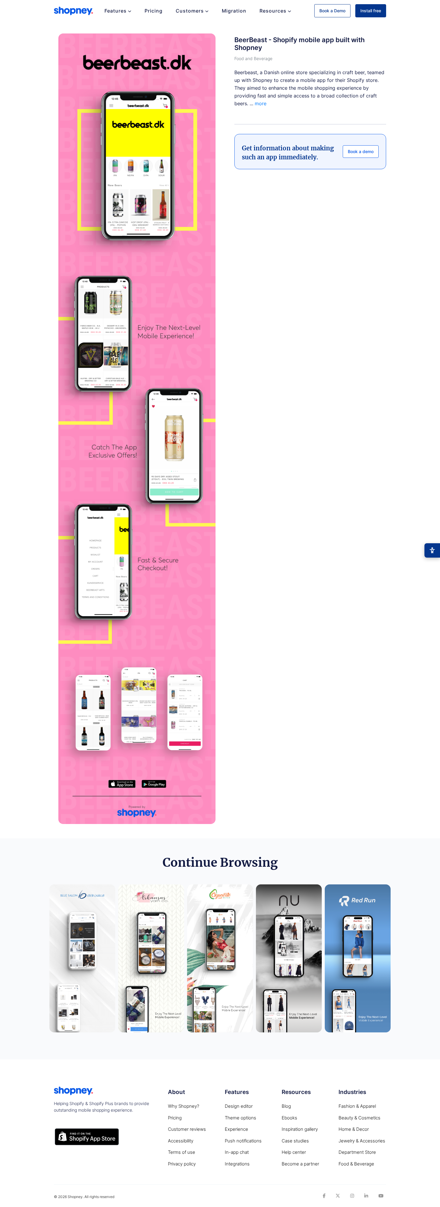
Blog (286, 1106)
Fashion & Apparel (357, 1106)
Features (115, 11)
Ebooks (289, 1118)
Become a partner (300, 1164)
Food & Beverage (356, 1164)
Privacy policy (182, 1164)
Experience (236, 1129)
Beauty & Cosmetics (359, 1118)
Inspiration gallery (300, 1129)
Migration (234, 11)
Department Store (357, 1152)
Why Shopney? (183, 1106)
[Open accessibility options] (432, 550)
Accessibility (180, 1141)
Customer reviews (187, 1129)
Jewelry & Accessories (362, 1141)
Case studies (295, 1141)
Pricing (154, 11)
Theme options (240, 1118)
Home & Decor (354, 1129)
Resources (273, 11)
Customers (190, 11)
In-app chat (237, 1152)
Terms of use (181, 1152)
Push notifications (243, 1141)
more (260, 104)
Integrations (237, 1164)
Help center (294, 1152)
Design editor (239, 1106)
